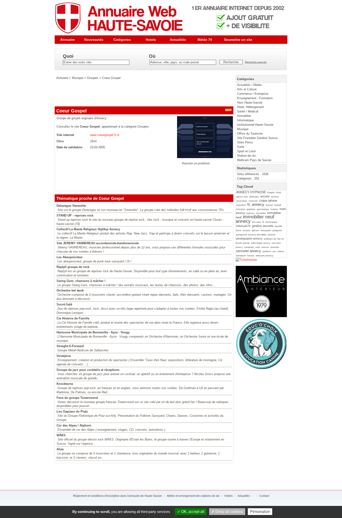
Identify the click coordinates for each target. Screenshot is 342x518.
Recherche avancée (256, 62)
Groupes (92, 78)
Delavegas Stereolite (71, 205)
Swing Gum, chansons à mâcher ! (81, 281)
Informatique (245, 120)
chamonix (253, 201)
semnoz (265, 247)
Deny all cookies (229, 512)
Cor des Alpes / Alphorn (74, 425)
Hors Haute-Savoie (249, 102)
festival (269, 205)
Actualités (178, 39)
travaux (250, 255)
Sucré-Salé (64, 304)
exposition (241, 205)
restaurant (249, 247)
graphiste (251, 209)
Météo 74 (205, 39)
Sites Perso (245, 142)
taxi (274, 251)
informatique (271, 222)
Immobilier (244, 116)
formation (240, 209)
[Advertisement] (139, 93)
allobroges (254, 197)
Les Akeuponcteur (70, 257)
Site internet (65, 135)
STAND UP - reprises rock (75, 215)
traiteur (280, 251)
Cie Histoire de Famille (73, 318)
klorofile (278, 226)
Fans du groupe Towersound (77, 398)
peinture (271, 235)
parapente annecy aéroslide (251, 234)
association (241, 201)
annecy (275, 196)
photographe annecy (249, 238)
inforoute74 (243, 226)
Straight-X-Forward (70, 346)
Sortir (240, 147)
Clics (60, 141)
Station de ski (246, 155)
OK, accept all (192, 512)
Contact (264, 496)
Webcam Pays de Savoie (254, 160)
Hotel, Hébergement (250, 107)
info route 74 (258, 222)
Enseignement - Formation (255, 98)
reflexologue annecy (260, 243)
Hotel (278, 192)
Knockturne (65, 384)
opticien (255, 230)
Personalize (260, 512)
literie (238, 230)
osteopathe (265, 230)
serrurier (275, 247)
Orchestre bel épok (70, 290)
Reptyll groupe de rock (73, 267)
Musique (242, 129)
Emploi (271, 192)
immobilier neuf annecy (255, 219)
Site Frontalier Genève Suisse (257, 138)
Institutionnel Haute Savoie (255, 124)
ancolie (265, 196)
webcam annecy (264, 255)
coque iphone (268, 200)
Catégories (122, 39)
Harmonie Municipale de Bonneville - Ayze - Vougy (93, 332)
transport (241, 255)
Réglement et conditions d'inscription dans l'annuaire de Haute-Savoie (117, 496)
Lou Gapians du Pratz (72, 411)
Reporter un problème (196, 163)
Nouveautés (93, 39)
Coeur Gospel (111, 78)
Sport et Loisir (246, 151)
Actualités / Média (249, 85)
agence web (242, 197)
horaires (274, 209)
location (246, 230)
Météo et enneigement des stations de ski (193, 496)
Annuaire (67, 39)
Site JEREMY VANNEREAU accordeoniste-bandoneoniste (98, 243)
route (257, 247)
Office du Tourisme (250, 133)
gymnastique (263, 209)
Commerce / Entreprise (252, 93)
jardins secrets (262, 226)
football (277, 205)
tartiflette (266, 251)
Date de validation (69, 147)
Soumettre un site (238, 39)
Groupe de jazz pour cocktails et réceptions (88, 370)
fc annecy (255, 204)
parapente (277, 230)
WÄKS (61, 435)
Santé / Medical (247, 111)
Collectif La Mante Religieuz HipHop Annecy (88, 229)
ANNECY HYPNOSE (251, 192)
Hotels (151, 39)
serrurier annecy (248, 251)
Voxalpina (64, 356)
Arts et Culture (247, 89)
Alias (60, 449)
